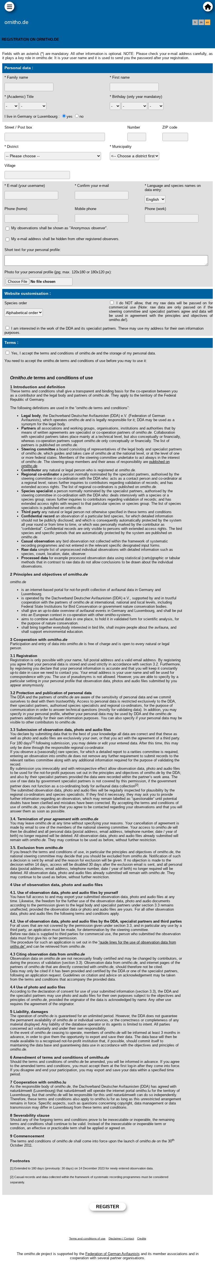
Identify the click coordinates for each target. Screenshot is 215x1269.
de (201, 22)
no (81, 116)
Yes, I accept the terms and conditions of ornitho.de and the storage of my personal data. (83, 353)
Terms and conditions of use (87, 1238)
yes (70, 116)
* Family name (16, 77)
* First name (120, 77)
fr (195, 22)
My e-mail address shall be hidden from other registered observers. (65, 239)
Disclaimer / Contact (121, 1238)
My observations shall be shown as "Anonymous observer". (59, 228)
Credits (141, 1238)
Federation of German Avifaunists (112, 1254)
